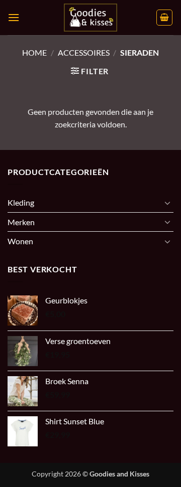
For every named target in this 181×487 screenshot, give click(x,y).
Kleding (21, 202)
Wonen (20, 241)
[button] (14, 17)
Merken (21, 222)
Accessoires (84, 52)
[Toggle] (167, 203)
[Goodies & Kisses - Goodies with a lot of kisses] (90, 17)
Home (34, 52)
